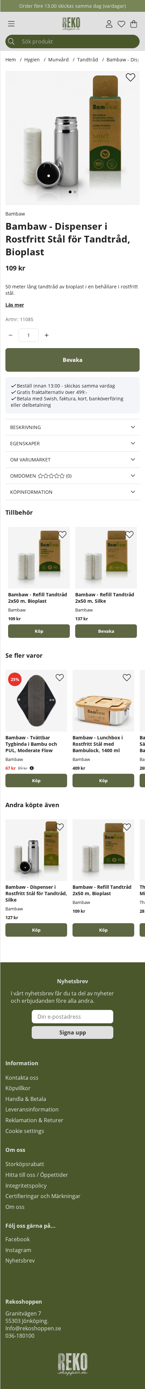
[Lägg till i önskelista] (131, 77)
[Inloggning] (109, 24)
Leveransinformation (32, 1109)
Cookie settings (24, 1131)
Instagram (18, 1250)
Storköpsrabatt (24, 1164)
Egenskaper (25, 443)
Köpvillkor (18, 1088)
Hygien (32, 59)
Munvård (58, 59)
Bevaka (73, 360)
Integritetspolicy (26, 1185)
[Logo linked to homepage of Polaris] (71, 24)
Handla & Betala (25, 1099)
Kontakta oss (21, 1077)
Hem (10, 59)
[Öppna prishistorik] (32, 768)
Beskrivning (25, 427)
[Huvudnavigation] (11, 24)
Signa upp (72, 1032)
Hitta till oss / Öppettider (36, 1175)
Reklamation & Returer (34, 1120)
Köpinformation (31, 492)
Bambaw (15, 213)
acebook (19, 1239)
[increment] (46, 335)
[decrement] (10, 335)
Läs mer (14, 305)
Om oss (15, 1207)
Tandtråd (87, 59)
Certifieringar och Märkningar (43, 1196)
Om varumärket (30, 459)
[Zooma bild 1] (72, 138)
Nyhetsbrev (20, 1260)
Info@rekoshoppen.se (33, 1328)
